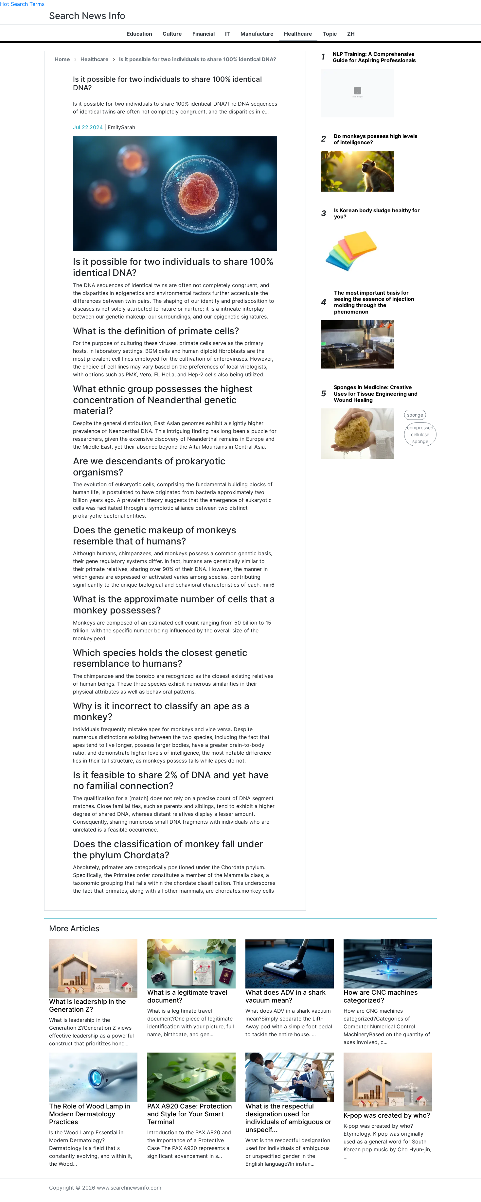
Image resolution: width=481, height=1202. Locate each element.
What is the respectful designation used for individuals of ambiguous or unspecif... (288, 1118)
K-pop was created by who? (387, 1115)
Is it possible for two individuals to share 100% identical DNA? (197, 59)
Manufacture (257, 33)
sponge (415, 415)
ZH (351, 33)
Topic (330, 33)
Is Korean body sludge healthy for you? (377, 213)
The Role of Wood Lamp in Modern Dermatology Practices (89, 1114)
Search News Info (87, 15)
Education (139, 33)
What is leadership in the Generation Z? (87, 1005)
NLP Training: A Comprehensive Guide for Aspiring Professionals (374, 57)
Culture (172, 33)
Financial (203, 33)
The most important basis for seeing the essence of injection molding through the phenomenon (374, 302)
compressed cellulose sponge (420, 434)
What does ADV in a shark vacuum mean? (285, 996)
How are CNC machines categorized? (381, 996)
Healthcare (298, 33)
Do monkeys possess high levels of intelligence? (376, 139)
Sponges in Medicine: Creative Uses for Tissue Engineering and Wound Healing (376, 393)
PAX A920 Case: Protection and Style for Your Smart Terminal (189, 1114)
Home (62, 59)
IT (227, 33)
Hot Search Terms (22, 4)
